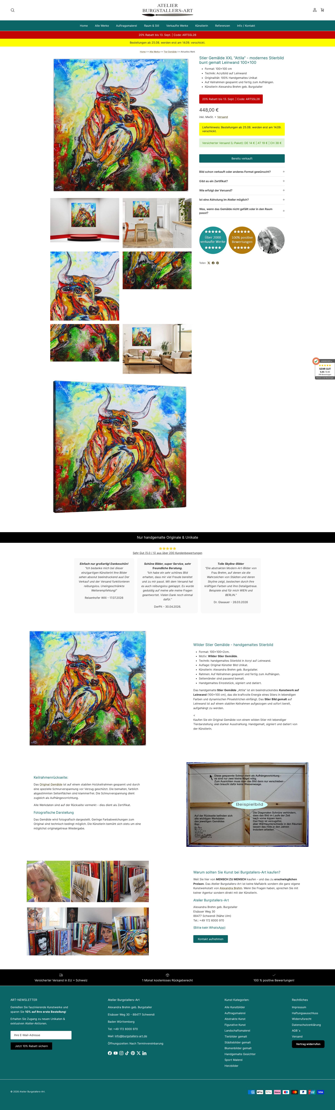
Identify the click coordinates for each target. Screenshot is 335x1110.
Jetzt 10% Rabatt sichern (61, 1084)
